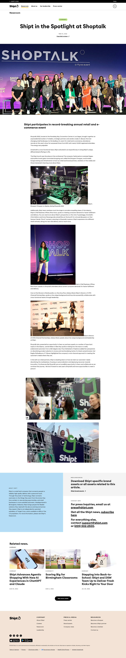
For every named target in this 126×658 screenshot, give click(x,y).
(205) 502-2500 (84, 526)
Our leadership (45, 6)
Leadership (40, 630)
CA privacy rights (33, 649)
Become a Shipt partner (98, 623)
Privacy (23, 649)
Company (63, 19)
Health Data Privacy (63, 649)
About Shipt (40, 620)
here (83, 215)
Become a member (97, 626)
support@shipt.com (94, 523)
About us (34, 6)
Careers (39, 623)
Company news (69, 626)
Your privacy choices (49, 649)
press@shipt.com (82, 507)
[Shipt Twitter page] (21, 636)
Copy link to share (62, 36)
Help (114, 1)
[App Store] (15, 640)
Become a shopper (97, 620)
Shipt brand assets (77, 491)
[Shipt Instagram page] (14, 636)
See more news (63, 598)
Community (49, 571)
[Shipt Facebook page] (11, 636)
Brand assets (68, 623)
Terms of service (14, 649)
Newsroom (24, 6)
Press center (57, 6)
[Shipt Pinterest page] (17, 636)
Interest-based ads (77, 649)
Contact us (94, 630)
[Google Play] (26, 640)
